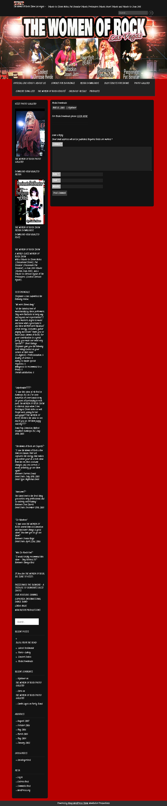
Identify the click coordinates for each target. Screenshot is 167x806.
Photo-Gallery (24, 652)
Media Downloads (25, 661)
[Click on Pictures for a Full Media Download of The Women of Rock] (100, 83)
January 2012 (23, 743)
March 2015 (22, 734)
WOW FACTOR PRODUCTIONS (27, 610)
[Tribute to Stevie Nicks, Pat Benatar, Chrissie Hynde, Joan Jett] (47, 83)
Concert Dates (24, 657)
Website (56, 186)
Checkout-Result (78, 91)
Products (95, 91)
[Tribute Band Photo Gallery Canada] (13, 90)
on (21, 691)
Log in (19, 777)
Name (56, 174)
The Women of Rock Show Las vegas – (30, 6)
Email (56, 180)
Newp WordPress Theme (78, 803)
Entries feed (23, 781)
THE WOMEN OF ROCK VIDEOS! (52, 91)
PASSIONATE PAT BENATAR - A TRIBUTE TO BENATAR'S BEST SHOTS (29, 588)
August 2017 (23, 721)
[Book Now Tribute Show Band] (76, 83)
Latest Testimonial (26, 648)
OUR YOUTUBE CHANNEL (26, 595)
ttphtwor (72, 108)
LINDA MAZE (21, 606)
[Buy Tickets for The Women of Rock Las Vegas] (130, 83)
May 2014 (21, 738)
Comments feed (23, 786)
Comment (57, 144)
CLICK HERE (82, 116)
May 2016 (21, 729)
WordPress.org (23, 790)
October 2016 (23, 725)
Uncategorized (24, 760)
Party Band (37, 704)
